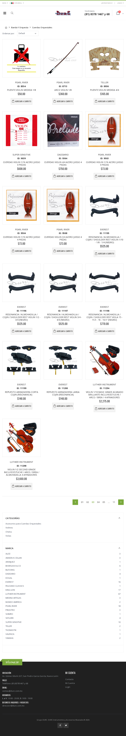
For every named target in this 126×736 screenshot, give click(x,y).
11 (114, 502)
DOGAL (9, 578)
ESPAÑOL (18, 3)
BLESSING (10, 569)
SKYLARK (10, 618)
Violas (8, 535)
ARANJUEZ (10, 561)
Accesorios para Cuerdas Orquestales (23, 523)
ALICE (8, 553)
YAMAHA (9, 638)
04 (98, 502)
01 (82, 502)
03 (94, 502)
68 (108, 14)
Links (119, 3)
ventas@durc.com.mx (12, 691)
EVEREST (10, 582)
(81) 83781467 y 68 (19, 683)
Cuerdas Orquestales (42, 27)
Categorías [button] (13, 518)
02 (87, 502)
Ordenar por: (8, 33)
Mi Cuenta (70, 683)
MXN (4, 3)
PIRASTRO (10, 610)
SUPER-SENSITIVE (14, 622)
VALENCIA (10, 634)
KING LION (10, 589)
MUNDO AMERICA (14, 602)
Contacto (69, 679)
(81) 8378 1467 (94, 14)
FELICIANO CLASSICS (15, 586)
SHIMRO (9, 614)
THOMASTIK (11, 630)
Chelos (9, 531)
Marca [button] (9, 548)
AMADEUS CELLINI (14, 557)
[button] (12, 13)
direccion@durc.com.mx (13, 705)
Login (67, 687)
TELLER (9, 626)
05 (103, 502)
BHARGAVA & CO (13, 565)
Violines (9, 527)
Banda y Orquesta (19, 27)
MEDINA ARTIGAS (13, 597)
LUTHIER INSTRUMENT (16, 593)
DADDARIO (10, 573)
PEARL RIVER (11, 606)
